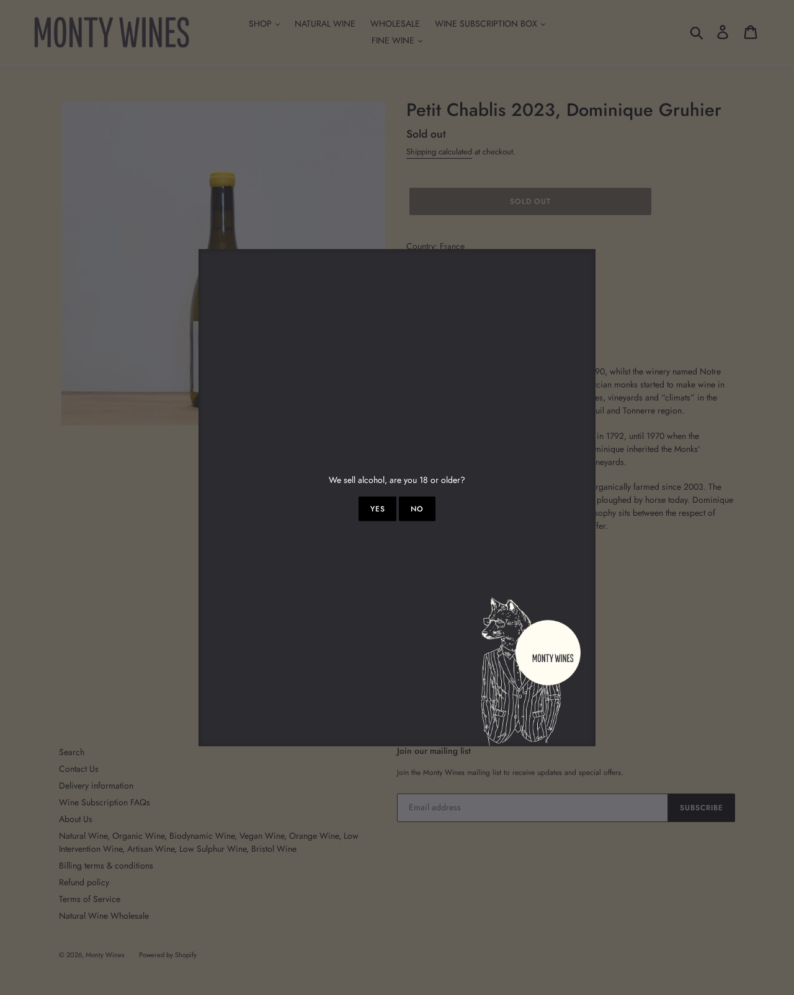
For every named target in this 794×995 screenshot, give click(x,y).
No (417, 509)
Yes (377, 509)
